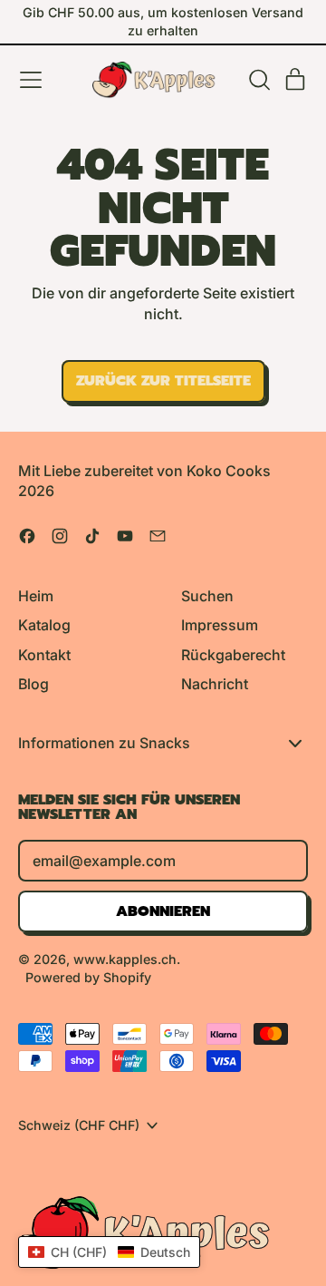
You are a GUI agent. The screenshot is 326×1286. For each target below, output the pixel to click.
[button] (259, 80)
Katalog (44, 625)
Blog (33, 684)
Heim (35, 596)
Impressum (219, 625)
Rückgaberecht (233, 655)
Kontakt (44, 655)
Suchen (207, 596)
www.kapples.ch (125, 959)
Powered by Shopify (88, 977)
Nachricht (214, 684)
